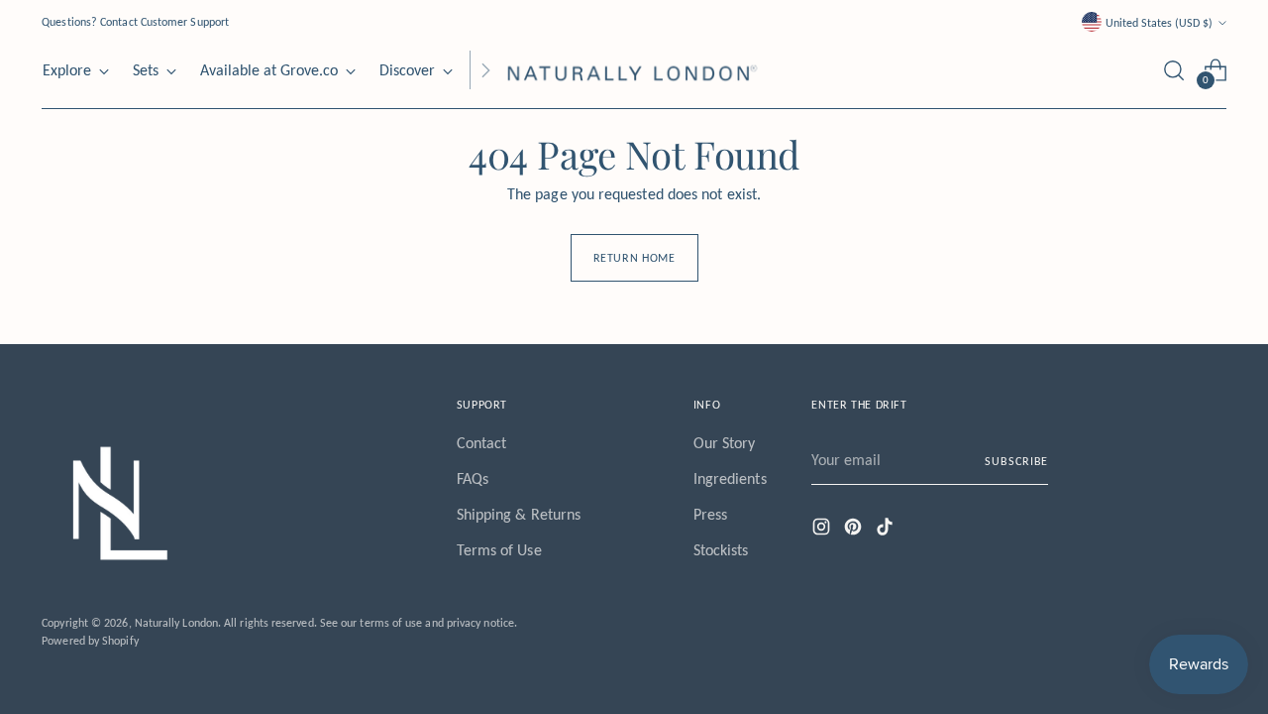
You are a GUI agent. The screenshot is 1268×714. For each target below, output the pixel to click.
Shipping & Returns (519, 514)
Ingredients (730, 478)
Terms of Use (499, 549)
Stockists (721, 549)
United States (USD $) (1159, 22)
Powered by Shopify (90, 640)
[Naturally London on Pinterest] (855, 530)
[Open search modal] (1174, 70)
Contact (482, 442)
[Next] (485, 70)
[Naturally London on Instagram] (823, 530)
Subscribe (1016, 460)
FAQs (472, 478)
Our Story (724, 442)
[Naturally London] (634, 70)
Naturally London (176, 622)
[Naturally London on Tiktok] (886, 530)
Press (710, 514)
